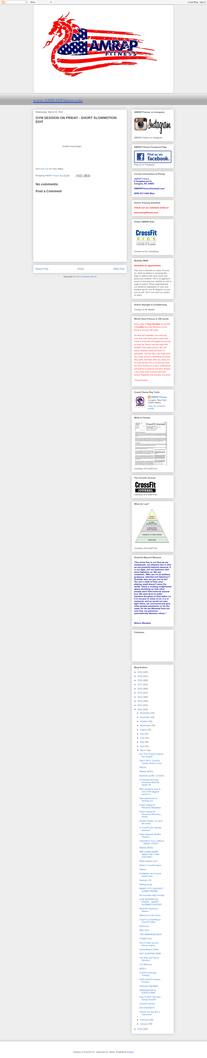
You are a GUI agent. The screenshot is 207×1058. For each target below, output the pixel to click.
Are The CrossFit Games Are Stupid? (151, 755)
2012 (140, 705)
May (142, 742)
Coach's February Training (148, 973)
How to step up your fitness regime (149, 944)
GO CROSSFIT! (147, 1008)
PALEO (142, 767)
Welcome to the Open (149, 915)
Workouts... (144, 926)
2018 (140, 680)
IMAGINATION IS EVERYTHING (147, 991)
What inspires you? (148, 861)
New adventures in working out (148, 799)
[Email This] (77, 175)
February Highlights (148, 986)
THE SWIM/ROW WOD (150, 934)
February (144, 1020)
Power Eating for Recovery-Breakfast (150, 806)
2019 (140, 676)
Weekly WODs (146, 771)
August (143, 729)
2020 (140, 672)
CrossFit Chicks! (147, 1003)
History (142, 869)
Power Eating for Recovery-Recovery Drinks (150, 814)
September (145, 725)
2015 (140, 693)
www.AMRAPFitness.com (58, 100)
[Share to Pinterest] (88, 175)
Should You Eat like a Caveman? (149, 1013)
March (143, 750)
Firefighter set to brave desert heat (150, 874)
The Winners (145, 964)
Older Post (118, 269)
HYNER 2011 (145, 938)
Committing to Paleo (149, 949)
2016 (140, 688)
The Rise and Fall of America (149, 959)
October (144, 721)
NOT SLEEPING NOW (150, 953)
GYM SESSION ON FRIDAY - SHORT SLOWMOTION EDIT (150, 902)
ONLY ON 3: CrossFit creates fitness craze (150, 761)
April (142, 746)
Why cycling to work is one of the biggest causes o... (149, 791)
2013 (140, 701)
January (144, 1024)
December (145, 713)
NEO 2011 (144, 930)
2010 (140, 1029)
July (142, 734)
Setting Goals (145, 884)
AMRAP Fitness (159, 397)
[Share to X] (83, 175)
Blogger (130, 1052)
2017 (140, 684)
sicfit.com (44, 169)
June (142, 738)
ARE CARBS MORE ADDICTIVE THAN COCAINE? (149, 854)
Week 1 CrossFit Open (150, 865)
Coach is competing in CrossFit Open (150, 920)
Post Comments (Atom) (86, 277)
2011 (140, 709)
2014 (140, 697)
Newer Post (42, 269)
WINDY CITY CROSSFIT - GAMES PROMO (152, 889)
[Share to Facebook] (85, 175)
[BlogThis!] (80, 175)
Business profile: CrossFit (151, 775)
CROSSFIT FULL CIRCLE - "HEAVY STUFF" (151, 842)
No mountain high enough (151, 895)
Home (80, 269)
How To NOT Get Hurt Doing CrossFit (149, 998)
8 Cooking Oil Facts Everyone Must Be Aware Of (149, 782)
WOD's (142, 968)
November (145, 717)
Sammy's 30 (145, 880)
